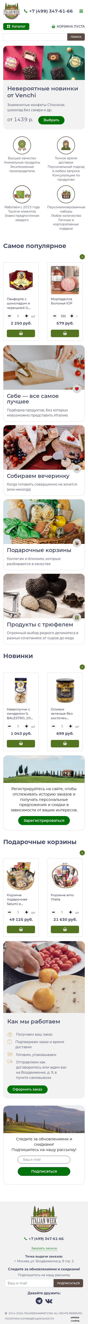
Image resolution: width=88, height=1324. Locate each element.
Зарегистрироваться (44, 820)
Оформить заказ (27, 1089)
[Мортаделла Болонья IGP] (65, 280)
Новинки (18, 656)
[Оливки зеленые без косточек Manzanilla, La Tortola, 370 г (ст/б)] (65, 690)
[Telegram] (39, 1302)
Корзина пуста (70, 26)
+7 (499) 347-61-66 (50, 11)
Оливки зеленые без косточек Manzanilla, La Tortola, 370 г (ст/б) (62, 713)
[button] (82, 256)
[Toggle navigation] (81, 11)
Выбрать (51, 120)
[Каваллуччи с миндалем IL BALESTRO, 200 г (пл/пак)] (21, 690)
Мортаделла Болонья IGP (61, 301)
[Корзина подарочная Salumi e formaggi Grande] (21, 876)
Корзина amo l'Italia (62, 897)
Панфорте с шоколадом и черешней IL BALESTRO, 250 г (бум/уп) (20, 303)
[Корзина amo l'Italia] (65, 876)
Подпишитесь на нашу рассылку (44, 1275)
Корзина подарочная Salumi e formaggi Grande (20, 899)
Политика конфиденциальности (29, 1318)
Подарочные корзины (39, 842)
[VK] (48, 1302)
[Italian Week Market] (11, 11)
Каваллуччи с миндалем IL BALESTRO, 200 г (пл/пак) (20, 713)
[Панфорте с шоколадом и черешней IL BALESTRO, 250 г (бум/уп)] (21, 280)
